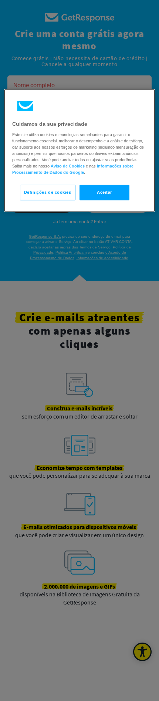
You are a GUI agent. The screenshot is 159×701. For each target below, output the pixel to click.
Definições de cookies (47, 192)
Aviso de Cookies (68, 166)
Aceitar (104, 192)
